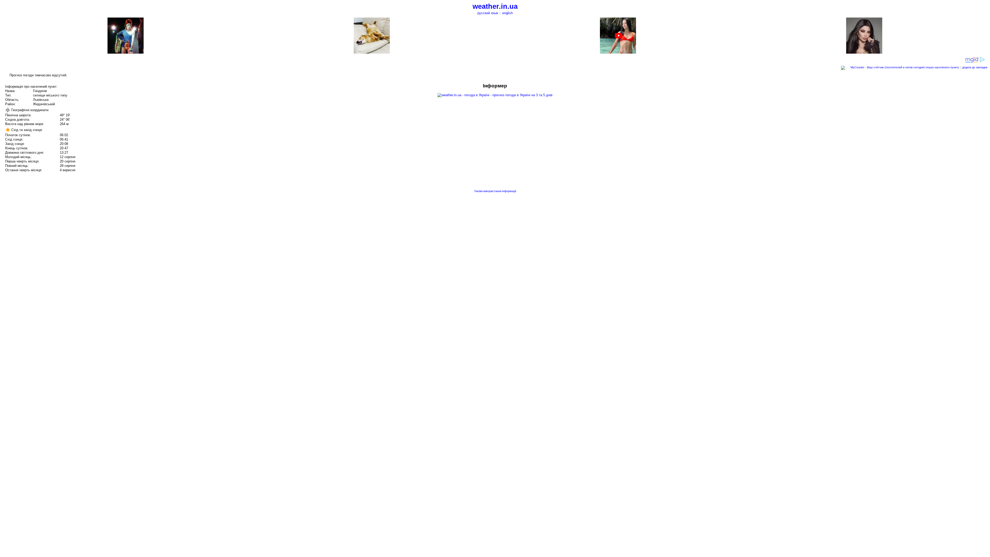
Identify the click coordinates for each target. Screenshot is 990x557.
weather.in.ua (495, 6)
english (507, 13)
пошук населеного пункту (942, 67)
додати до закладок (974, 67)
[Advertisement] (938, 119)
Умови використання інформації (495, 191)
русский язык (487, 13)
